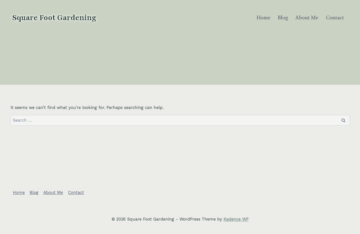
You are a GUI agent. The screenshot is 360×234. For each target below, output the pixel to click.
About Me (306, 17)
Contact (335, 17)
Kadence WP (236, 219)
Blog (283, 17)
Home (263, 17)
